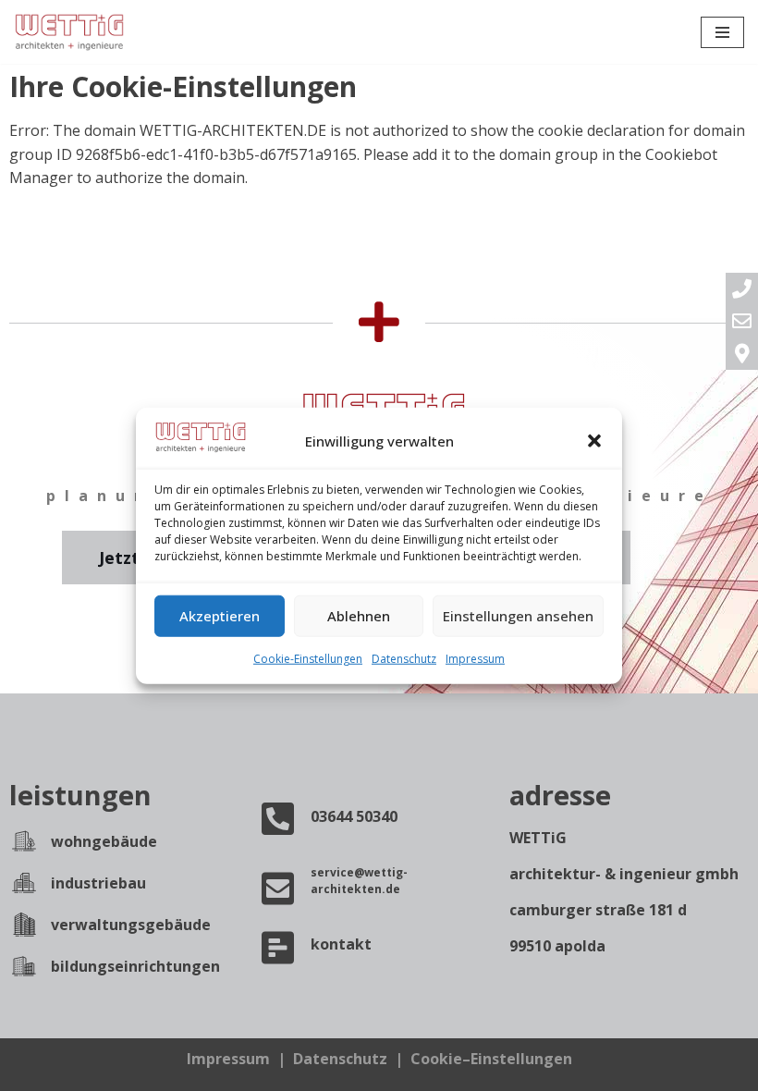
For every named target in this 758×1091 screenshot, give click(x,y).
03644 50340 (354, 816)
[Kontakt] (742, 353)
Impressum (475, 659)
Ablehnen (358, 616)
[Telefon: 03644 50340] (742, 289)
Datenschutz (404, 659)
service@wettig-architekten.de (359, 880)
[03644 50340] (278, 818)
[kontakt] (278, 947)
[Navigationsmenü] (722, 32)
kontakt (341, 944)
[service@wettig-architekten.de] (278, 888)
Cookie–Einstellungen (491, 1058)
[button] (594, 441)
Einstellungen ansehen (518, 616)
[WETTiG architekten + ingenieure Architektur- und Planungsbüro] (69, 32)
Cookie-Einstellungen (307, 659)
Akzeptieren (219, 616)
